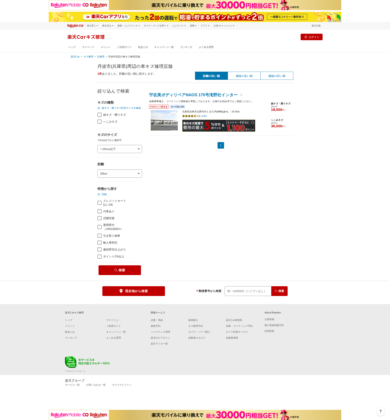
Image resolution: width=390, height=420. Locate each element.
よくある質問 (206, 47)
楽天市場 (316, 25)
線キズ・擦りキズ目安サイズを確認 (121, 108)
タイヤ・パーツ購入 (199, 331)
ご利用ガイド (124, 47)
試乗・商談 (157, 320)
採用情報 (269, 331)
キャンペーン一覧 (164, 47)
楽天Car (75, 56)
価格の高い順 (276, 76)
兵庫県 (100, 56)
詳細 (104, 194)
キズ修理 (88, 56)
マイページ (88, 47)
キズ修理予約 (195, 326)
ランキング (186, 47)
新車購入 (193, 320)
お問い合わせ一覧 (96, 384)
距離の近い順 (211, 76)
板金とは (143, 47)
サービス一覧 (72, 384)
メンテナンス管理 (160, 331)
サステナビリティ (122, 384)
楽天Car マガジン (160, 337)
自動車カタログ (196, 337)
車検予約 (155, 326)
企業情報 (269, 319)
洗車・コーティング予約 (239, 326)
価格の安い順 (244, 76)
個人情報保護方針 (274, 325)
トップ (72, 47)
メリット (105, 47)
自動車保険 (232, 337)
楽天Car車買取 (234, 320)
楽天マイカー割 (159, 343)
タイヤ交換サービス (237, 331)
